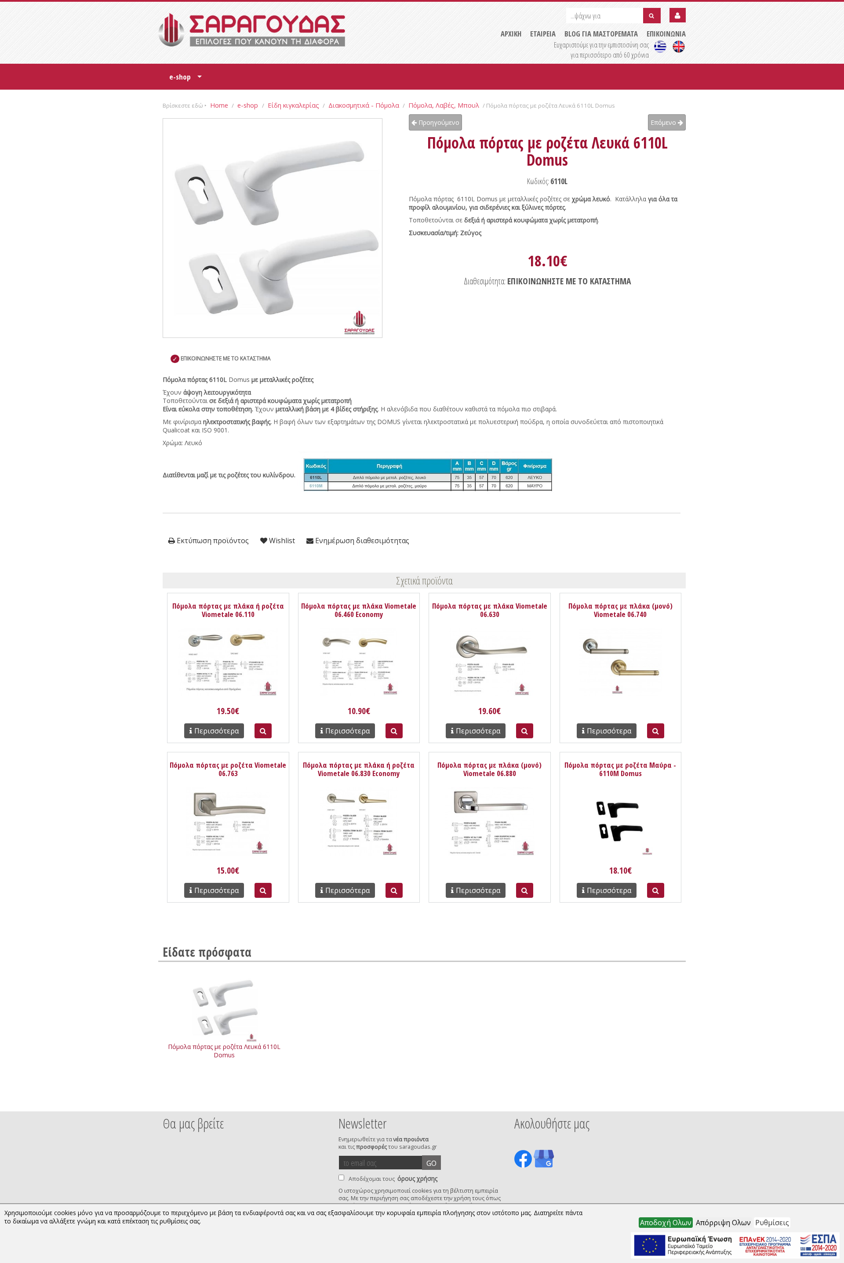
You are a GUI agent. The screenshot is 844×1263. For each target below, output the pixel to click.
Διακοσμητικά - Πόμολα (363, 105)
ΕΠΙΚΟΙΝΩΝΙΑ (666, 34)
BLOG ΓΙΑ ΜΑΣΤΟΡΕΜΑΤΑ (601, 34)
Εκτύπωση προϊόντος (212, 540)
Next (672, 1099)
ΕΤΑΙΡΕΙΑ (543, 34)
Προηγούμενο (438, 122)
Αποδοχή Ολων (665, 1222)
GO (431, 1163)
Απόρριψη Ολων (723, 1222)
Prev (167, 1099)
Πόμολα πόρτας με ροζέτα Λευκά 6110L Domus (224, 1050)
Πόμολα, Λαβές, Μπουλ (443, 105)
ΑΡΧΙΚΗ (511, 34)
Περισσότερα (216, 731)
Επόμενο (664, 122)
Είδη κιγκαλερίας (293, 105)
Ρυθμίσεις (772, 1222)
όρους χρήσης (417, 1178)
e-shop (185, 80)
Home (219, 105)
